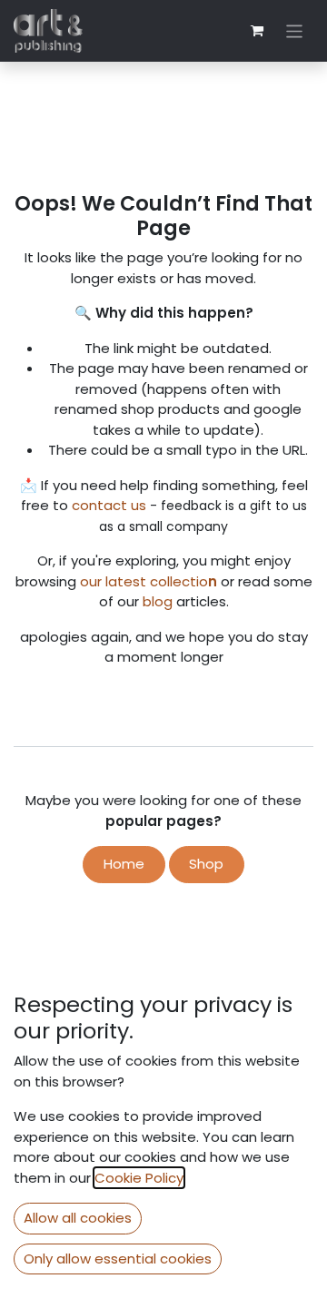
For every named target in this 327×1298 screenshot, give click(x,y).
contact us (109, 505)
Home (124, 863)
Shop (206, 863)
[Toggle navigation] (294, 30)
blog (159, 601)
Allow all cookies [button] (78, 1217)
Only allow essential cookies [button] (118, 1258)
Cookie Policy (138, 1177)
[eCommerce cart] (257, 31)
